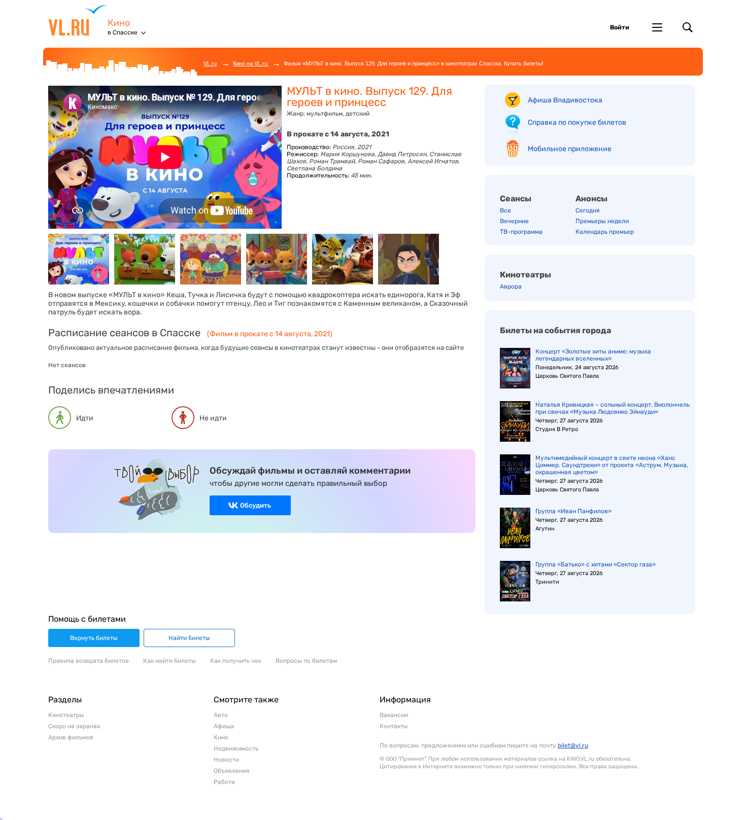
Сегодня (587, 210)
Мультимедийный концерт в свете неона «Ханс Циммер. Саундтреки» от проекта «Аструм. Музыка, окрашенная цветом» (611, 465)
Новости (226, 759)
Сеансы (515, 198)
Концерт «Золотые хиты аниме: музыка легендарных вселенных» (593, 355)
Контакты (394, 726)
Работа (224, 782)
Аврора (511, 286)
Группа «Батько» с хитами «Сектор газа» (595, 564)
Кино (119, 23)
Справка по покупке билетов (577, 122)
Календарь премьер (604, 231)
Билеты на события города (555, 330)
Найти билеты (189, 637)
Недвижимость (236, 748)
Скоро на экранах (74, 726)
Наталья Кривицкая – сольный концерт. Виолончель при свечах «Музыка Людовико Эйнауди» (612, 408)
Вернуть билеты (94, 637)
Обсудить (255, 505)
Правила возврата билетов (88, 660)
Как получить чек (235, 660)
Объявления (232, 770)
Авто (221, 715)
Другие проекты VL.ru (657, 27)
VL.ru (78, 20)
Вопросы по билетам (306, 660)
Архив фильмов (70, 737)
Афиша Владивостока (565, 100)
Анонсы (591, 198)
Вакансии (394, 715)
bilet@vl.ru (573, 745)
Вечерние (514, 221)
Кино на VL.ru (251, 63)
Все (505, 210)
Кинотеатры (525, 274)
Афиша (224, 726)
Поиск (687, 27)
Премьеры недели (602, 221)
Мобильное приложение (570, 149)
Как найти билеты (169, 660)
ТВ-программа (521, 231)
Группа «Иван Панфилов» (573, 511)
